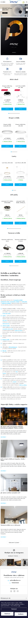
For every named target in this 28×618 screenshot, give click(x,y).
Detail (7, 109)
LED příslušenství (13, 347)
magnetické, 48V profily (8, 329)
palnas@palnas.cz (15, 580)
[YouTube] (17, 591)
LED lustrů (5, 320)
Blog (17, 371)
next (27, 98)
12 (18, 113)
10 (15, 228)
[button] (1, 10)
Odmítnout (7, 614)
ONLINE (14, 381)
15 (19, 228)
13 (19, 113)
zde (19, 606)
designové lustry (6, 323)
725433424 (15, 583)
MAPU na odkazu (23, 385)
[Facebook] (11, 591)
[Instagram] (14, 591)
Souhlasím (20, 614)
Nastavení (14, 609)
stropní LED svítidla (7, 313)
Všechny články (14, 542)
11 (17, 113)
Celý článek (3, 437)
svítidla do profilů (18, 330)
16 (20, 228)
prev (1, 98)
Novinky (4, 373)
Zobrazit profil (13, 556)
